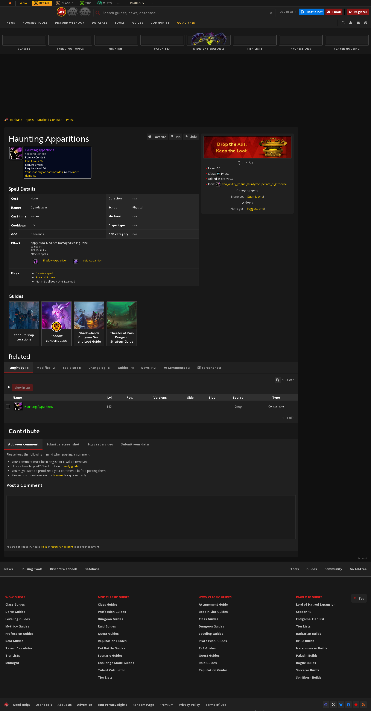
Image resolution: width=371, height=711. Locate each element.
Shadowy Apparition (55, 260)
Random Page (143, 705)
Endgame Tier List (310, 619)
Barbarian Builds (308, 634)
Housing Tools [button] (35, 22)
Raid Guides (14, 641)
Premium (166, 705)
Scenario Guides (110, 655)
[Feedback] (358, 23)
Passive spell (44, 273)
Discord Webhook (69, 22)
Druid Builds (305, 641)
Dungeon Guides (110, 619)
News (10, 22)
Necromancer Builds (311, 648)
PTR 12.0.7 (85, 12)
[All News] (9, 3)
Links (193, 137)
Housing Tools (31, 569)
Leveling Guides (17, 619)
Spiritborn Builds (308, 677)
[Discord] (326, 704)
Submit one (255, 196)
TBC (88, 3)
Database (99, 22)
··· (118, 3)
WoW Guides (15, 597)
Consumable (276, 406)
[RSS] (363, 704)
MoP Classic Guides (113, 597)
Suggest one (255, 209)
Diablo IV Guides (309, 597)
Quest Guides (108, 634)
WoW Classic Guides (215, 597)
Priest (70, 120)
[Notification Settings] (350, 23)
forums (58, 475)
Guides (137, 22)
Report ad (362, 558)
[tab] (18, 367)
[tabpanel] (151, 398)
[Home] (28, 11)
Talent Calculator (18, 648)
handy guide (70, 466)
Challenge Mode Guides (116, 663)
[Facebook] (348, 704)
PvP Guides (207, 648)
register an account (62, 546)
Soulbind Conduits (49, 120)
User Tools (44, 705)
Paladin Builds (307, 655)
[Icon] (16, 153)
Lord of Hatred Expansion (315, 604)
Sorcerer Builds (307, 670)
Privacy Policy (189, 705)
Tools (294, 569)
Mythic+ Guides (17, 626)
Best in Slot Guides (213, 612)
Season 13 (304, 612)
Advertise (84, 705)
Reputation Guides (112, 641)
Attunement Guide (213, 604)
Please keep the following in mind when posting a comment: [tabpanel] (56, 500)
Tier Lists (12, 655)
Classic (67, 3)
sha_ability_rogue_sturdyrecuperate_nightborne (254, 184)
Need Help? (21, 705)
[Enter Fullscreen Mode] (343, 23)
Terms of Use (215, 705)
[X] (333, 704)
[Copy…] (278, 380)
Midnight (12, 663)
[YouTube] (356, 704)
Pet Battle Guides (111, 648)
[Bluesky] (341, 704)
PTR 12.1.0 (73, 12)
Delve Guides (15, 612)
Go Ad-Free (186, 22)
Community (160, 22)
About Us (65, 705)
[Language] (365, 23)
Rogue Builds (306, 663)
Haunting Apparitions (38, 406)
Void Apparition (92, 260)
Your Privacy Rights (112, 705)
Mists (107, 3)
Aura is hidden (45, 277)
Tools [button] (120, 22)
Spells (30, 120)
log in (44, 546)
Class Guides (15, 604)
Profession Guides (19, 634)
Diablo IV (142, 3)
